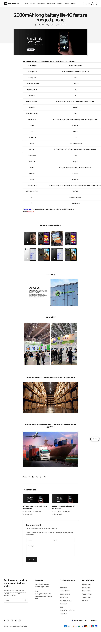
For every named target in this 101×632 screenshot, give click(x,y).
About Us (85, 600)
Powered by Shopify (21, 626)
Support (73, 3)
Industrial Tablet (51, 3)
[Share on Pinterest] (40, 476)
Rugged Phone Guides (67, 610)
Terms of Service (87, 597)
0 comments (62, 25)
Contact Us (63, 604)
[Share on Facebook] (29, 476)
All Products (59, 3)
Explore (66, 3)
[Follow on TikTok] (16, 621)
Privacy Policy (61, 532)
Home (26, 3)
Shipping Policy (86, 584)
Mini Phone (32, 3)
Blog (61, 607)
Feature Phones (41, 3)
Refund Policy (86, 591)
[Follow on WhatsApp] (20, 621)
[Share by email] (44, 476)
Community (63, 613)
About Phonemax (65, 600)
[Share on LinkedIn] (32, 476)
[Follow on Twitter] (8, 621)
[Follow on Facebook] (5, 621)
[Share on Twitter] (36, 476)
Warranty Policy (87, 594)
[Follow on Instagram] (12, 621)
